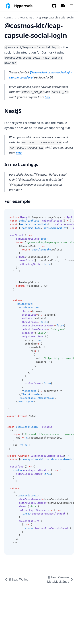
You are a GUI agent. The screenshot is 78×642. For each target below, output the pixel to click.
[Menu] (71, 5)
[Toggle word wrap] (69, 213)
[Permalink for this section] (24, 111)
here (47, 97)
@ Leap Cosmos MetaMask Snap (58, 579)
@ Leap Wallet (18, 579)
